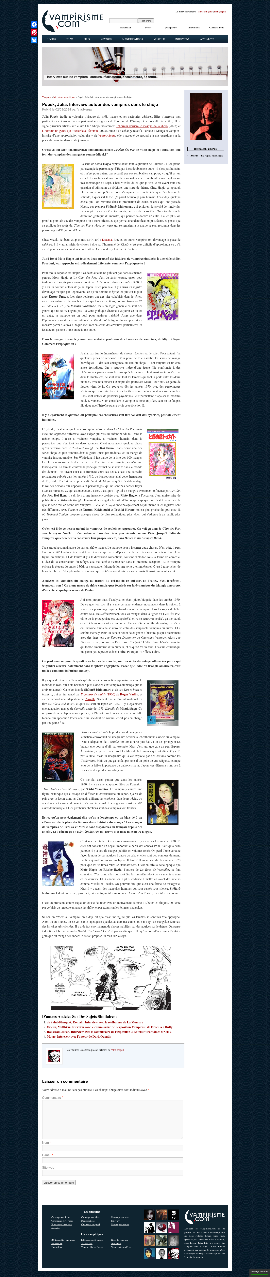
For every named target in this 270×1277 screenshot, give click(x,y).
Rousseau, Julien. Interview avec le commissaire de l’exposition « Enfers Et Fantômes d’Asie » (109, 1031)
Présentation (125, 27)
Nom (46, 1142)
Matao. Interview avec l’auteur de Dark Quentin (79, 1036)
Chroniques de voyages (62, 1220)
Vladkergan (85, 109)
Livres (51, 38)
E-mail (47, 1155)
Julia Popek (205, 155)
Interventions (194, 27)
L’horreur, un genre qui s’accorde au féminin (70, 130)
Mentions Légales (205, 11)
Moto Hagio (217, 155)
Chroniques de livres (60, 1217)
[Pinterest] (34, 32)
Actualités (207, 38)
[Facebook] (34, 24)
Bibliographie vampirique (63, 1239)
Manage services (259, 1271)
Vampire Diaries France (92, 1246)
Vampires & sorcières (120, 1246)
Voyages (106, 38)
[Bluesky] (34, 40)
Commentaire (52, 1097)
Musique (159, 38)
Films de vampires (119, 1239)
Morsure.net (56, 1243)
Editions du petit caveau (92, 1239)
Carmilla (90, 699)
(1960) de (109, 694)
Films (70, 38)
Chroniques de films (90, 1217)
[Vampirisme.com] (72, 31)
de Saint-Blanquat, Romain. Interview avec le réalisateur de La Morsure (95, 1022)
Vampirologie (106, 135)
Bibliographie (220, 11)
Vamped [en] (57, 1246)
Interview (115, 1220)
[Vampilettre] (171, 27)
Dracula (107, 239)
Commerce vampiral (90, 1224)
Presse (148, 27)
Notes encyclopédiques (61, 1224)
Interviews (182, 38)
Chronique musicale (120, 1224)
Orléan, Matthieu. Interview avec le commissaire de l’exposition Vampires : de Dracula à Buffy (110, 1027)
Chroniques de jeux (120, 1217)
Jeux (87, 38)
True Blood (116, 1243)
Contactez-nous (216, 27)
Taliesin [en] (87, 1243)
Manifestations (132, 38)
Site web (48, 1167)
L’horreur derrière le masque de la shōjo (142, 126)
